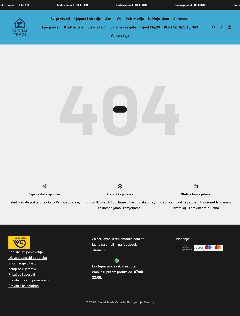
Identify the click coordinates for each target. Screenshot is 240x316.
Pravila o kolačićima (23, 285)
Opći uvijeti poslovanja (25, 252)
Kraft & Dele (73, 27)
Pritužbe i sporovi (21, 274)
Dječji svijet (51, 27)
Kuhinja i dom (158, 19)
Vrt (119, 19)
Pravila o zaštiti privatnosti (28, 280)
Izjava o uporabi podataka (27, 257)
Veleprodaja (120, 35)
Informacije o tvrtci (22, 263)
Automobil (181, 19)
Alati (108, 19)
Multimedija (135, 19)
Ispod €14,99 (150, 27)
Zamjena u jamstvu (22, 269)
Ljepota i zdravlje (87, 19)
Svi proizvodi (60, 19)
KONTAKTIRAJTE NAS (181, 27)
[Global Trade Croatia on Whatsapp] (123, 260)
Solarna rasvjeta (123, 27)
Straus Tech (96, 27)
